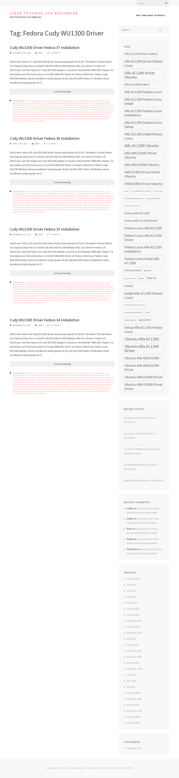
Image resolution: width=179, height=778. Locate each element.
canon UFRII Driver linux (132, 206)
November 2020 (134, 656)
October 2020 (133, 662)
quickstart (145, 319)
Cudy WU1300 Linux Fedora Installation (58, 107)
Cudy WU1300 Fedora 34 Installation (89, 375)
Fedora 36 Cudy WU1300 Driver (37, 200)
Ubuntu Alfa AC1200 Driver (142, 348)
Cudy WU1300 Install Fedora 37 (47, 105)
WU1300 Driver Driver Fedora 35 (33, 300)
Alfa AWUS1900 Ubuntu (142, 164)
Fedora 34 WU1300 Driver (93, 382)
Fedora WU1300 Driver (83, 112)
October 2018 (133, 716)
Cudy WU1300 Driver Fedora (37, 101)
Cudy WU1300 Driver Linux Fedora (90, 101)
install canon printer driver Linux (135, 305)
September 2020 (134, 668)
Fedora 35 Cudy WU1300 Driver (37, 291)
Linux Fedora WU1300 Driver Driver (76, 116)
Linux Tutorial (130, 320)
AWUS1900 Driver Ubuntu (143, 183)
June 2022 (131, 590)
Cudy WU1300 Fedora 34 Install (60, 375)
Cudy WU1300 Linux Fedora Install (27, 107)
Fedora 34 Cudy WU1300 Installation (66, 382)
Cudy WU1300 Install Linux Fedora (75, 105)
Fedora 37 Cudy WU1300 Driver (37, 110)
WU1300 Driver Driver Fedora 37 (33, 119)
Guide (141, 278)
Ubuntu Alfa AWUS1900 (142, 358)
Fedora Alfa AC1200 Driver (141, 221)
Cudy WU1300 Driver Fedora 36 (62, 192)
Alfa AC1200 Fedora (137, 84)
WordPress (128, 768)
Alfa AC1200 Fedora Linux (143, 92)
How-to (151, 278)
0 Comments (55, 53)
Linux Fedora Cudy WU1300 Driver (56, 114)
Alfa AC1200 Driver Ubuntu (140, 75)
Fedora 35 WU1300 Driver (93, 291)
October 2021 (133, 626)
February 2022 (133, 608)
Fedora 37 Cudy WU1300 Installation (66, 110)
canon (126, 191)
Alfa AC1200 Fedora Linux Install (143, 101)
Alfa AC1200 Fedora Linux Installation (143, 113)
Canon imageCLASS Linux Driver (141, 191)
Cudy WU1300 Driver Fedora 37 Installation (44, 47)
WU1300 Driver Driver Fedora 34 (33, 391)
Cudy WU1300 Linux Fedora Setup (90, 107)
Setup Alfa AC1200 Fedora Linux (143, 329)
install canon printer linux (134, 312)
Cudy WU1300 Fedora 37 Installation (89, 103)
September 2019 (134, 710)
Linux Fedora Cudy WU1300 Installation (87, 114)
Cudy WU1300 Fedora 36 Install (60, 194)
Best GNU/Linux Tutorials (150, 15)
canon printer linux (152, 198)
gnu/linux (147, 270)
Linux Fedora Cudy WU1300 (30, 114)
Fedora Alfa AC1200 (137, 213)
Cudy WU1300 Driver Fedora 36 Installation (44, 138)
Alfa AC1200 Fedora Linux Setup (143, 124)
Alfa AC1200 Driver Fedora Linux (143, 63)
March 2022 (132, 602)
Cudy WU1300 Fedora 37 (37, 103)
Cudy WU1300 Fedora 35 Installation (89, 285)
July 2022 (131, 584)
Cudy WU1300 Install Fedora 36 (47, 196)
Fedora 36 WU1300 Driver (93, 200)
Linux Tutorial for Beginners (44, 13)
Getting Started (133, 270)
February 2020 (133, 692)
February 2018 (133, 722)
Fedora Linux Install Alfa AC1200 (142, 260)
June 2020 (131, 680)
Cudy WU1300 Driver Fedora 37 (62, 101)
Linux (148, 312)
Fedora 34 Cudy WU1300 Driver (37, 382)
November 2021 (134, 620)
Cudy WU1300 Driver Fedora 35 (62, 282)
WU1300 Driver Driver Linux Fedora (61, 119)
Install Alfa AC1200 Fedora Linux (143, 295)
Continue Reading (62, 91)
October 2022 (133, 578)
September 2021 (134, 632)
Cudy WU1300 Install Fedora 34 (47, 378)
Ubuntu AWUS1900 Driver (143, 377)
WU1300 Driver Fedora (86, 119)
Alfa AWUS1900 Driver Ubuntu (141, 155)
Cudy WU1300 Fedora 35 (37, 285)
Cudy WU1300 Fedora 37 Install (60, 103)
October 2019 (133, 704)
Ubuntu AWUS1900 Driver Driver (143, 386)
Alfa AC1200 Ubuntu (142, 145)
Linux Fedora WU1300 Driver (49, 116)
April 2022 (131, 596)
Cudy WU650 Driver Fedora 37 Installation (143, 480)
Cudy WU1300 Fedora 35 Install (60, 285)
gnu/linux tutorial (130, 278)
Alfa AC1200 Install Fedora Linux (143, 136)
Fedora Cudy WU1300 (40, 112)
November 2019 (134, 698)
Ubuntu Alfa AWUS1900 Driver (142, 367)
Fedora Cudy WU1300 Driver (61, 112)
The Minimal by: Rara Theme (99, 768)
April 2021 (131, 638)
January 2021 (133, 644)
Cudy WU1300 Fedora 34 (37, 375)
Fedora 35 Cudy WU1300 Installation (66, 291)
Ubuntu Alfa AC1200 (142, 339)
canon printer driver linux (134, 198)
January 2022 (133, 614)
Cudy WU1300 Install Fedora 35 (47, 287)
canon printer (158, 191)
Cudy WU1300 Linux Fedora (101, 105)
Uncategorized (134, 748)
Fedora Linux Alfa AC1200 (143, 228)
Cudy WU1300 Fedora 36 (37, 194)
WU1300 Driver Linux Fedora (33, 121)
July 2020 (131, 674)
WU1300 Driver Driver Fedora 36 (33, 209)
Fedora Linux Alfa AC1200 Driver (143, 237)
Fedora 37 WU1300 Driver (93, 110)
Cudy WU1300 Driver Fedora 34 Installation (44, 319)
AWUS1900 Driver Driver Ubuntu (142, 174)
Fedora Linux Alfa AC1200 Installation (143, 249)
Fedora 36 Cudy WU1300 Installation (66, 200)
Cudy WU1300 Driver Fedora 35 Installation (44, 229)
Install (129, 286)
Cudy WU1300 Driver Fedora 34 (62, 373)
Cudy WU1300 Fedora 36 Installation (89, 194)
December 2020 (134, 650)
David (40, 53)
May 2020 (131, 686)
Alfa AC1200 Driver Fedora (141, 54)
